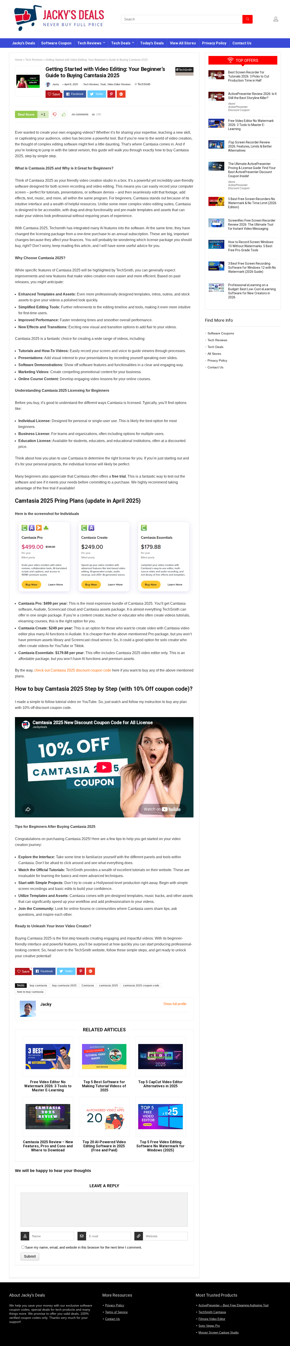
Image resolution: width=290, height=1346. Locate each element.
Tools (103, 84)
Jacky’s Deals (23, 43)
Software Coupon (56, 43)
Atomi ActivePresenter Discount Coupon (239, 107)
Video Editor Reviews (119, 84)
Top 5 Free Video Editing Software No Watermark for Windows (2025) (160, 1146)
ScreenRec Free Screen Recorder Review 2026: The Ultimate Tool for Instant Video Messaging (252, 224)
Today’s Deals (152, 43)
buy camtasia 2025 (64, 985)
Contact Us (241, 43)
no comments (80, 114)
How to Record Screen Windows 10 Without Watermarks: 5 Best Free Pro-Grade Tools (250, 246)
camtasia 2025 (108, 985)
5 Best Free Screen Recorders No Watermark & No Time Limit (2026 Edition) (252, 203)
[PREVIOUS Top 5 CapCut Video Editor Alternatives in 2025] (4, 1334)
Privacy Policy (214, 43)
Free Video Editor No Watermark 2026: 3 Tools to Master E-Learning (48, 1086)
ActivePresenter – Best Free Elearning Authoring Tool (233, 1305)
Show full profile (174, 1004)
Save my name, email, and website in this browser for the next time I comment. (83, 1247)
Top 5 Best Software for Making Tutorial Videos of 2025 (104, 1086)
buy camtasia (38, 985)
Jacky (55, 84)
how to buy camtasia (30, 991)
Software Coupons (221, 333)
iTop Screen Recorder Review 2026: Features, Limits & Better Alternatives (250, 146)
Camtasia (88, 985)
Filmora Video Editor (211, 1319)
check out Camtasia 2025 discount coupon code (72, 670)
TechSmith (144, 84)
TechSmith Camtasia (212, 1312)
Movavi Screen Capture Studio (218, 1332)
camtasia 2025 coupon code (141, 985)
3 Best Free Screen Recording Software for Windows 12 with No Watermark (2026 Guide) (252, 267)
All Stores (214, 353)
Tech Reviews (89, 43)
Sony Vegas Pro (209, 1325)
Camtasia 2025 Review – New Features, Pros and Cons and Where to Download (48, 1146)
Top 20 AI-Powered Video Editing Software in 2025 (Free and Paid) (104, 1146)
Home (18, 59)
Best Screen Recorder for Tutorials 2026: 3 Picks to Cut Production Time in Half (248, 76)
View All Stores (183, 43)
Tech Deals (120, 43)
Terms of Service (116, 1312)
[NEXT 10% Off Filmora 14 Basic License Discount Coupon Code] (285, 1334)
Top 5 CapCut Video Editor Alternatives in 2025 (160, 1084)
